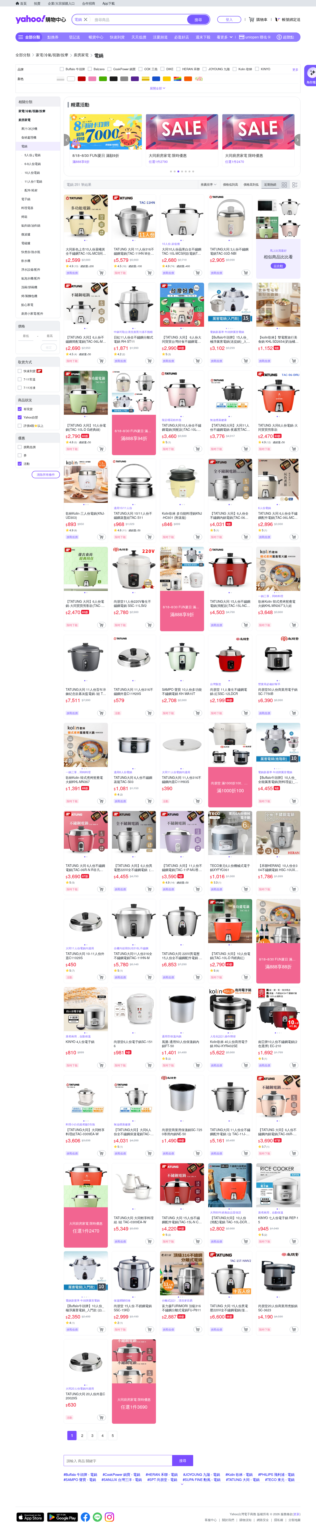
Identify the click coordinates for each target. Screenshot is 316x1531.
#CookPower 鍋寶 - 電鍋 (121, 1474)
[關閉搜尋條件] (85, 19)
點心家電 (27, 304)
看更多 (222, 37)
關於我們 (228, 1520)
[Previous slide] (67, 216)
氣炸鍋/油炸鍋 (30, 225)
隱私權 (278, 1520)
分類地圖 (294, 1520)
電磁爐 (25, 243)
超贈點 (288, 37)
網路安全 (263, 1520)
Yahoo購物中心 (40, 19)
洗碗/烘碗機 (29, 287)
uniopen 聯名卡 (258, 37)
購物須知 (245, 1520)
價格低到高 (230, 184)
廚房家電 (25, 119)
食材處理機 (28, 137)
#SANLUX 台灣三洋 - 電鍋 (122, 1479)
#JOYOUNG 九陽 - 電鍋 (201, 1474)
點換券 (53, 37)
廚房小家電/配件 (32, 313)
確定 (49, 347)
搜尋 (182, 1460)
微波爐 (25, 234)
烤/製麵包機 (29, 296)
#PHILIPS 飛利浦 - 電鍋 (276, 1474)
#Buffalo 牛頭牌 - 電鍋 (80, 1474)
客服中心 (211, 1520)
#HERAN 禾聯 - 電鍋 (162, 1474)
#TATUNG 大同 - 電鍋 (243, 1479)
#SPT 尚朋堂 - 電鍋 (162, 1479)
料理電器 (27, 208)
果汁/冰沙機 (29, 128)
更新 (297, 1514)
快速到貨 (117, 37)
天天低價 (138, 37)
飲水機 (25, 260)
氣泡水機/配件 (30, 278)
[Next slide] (105, 216)
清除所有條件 (46, 474)
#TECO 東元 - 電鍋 (279, 1479)
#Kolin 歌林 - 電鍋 (239, 1474)
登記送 (74, 37)
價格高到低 (251, 184)
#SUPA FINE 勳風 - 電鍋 (201, 1479)
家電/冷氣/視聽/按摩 (32, 111)
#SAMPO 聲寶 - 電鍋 (80, 1479)
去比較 (278, 265)
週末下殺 (203, 37)
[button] (67, 140)
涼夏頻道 (160, 37)
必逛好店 (181, 37)
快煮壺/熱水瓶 (30, 252)
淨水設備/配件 (30, 269)
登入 (229, 19)
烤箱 (24, 216)
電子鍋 (25, 199)
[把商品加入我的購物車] (101, 273)
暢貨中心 (96, 37)
